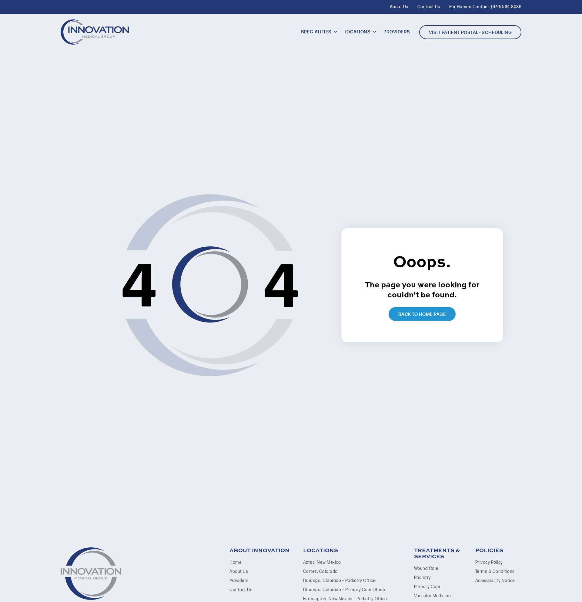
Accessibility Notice (495, 580)
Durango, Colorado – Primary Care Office (344, 589)
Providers (239, 580)
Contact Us (240, 589)
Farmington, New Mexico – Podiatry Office (345, 598)
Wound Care (426, 568)
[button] (320, 32)
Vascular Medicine (432, 595)
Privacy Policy (489, 562)
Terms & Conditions (495, 571)
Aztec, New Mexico (322, 562)
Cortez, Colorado (320, 571)
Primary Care (427, 586)
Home (235, 562)
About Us (238, 571)
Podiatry (422, 577)
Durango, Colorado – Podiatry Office (339, 580)
